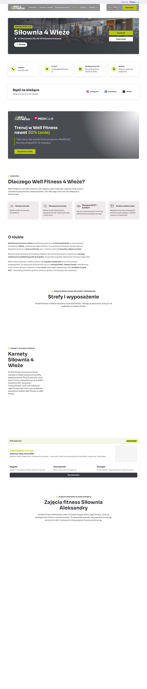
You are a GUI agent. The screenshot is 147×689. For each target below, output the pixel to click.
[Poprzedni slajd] (130, 345)
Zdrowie (75, 9)
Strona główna (13, 18)
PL (116, 9)
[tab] (8, 346)
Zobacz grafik (121, 46)
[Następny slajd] (136, 345)
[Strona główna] (17, 9)
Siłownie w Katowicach (35, 18)
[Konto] (109, 9)
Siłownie (23, 18)
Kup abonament (73, 491)
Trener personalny (62, 9)
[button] (90, 76)
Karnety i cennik (46, 9)
